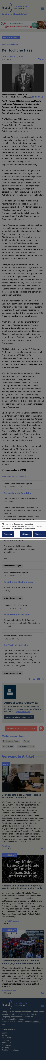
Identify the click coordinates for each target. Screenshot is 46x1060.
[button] (42, 9)
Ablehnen (25, 534)
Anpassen (8, 534)
